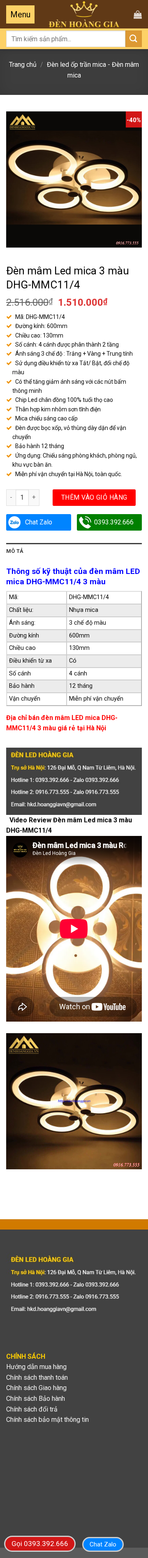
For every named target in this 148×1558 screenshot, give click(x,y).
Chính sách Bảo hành (35, 1398)
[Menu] (20, 14)
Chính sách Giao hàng (36, 1388)
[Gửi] (133, 39)
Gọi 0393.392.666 (40, 1543)
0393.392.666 (114, 522)
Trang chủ (23, 64)
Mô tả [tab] (14, 551)
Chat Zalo (38, 522)
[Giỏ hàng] (138, 14)
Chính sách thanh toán (37, 1377)
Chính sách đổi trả (32, 1409)
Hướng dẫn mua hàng (36, 1367)
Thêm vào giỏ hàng (94, 497)
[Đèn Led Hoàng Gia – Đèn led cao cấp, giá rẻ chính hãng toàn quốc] (84, 14)
